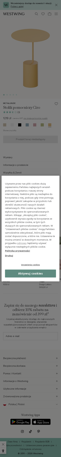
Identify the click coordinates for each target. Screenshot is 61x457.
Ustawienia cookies (30, 265)
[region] (31, 229)
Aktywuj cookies (30, 273)
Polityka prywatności (17, 250)
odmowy (22, 243)
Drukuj (9, 255)
